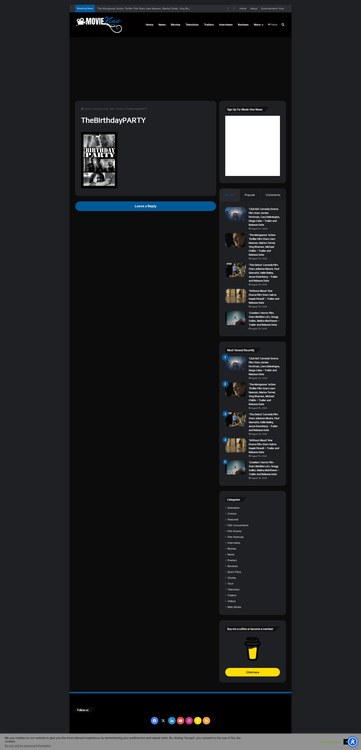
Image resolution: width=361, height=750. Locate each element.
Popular (250, 195)
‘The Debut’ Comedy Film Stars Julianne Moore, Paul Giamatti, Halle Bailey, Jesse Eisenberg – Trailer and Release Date (264, 272)
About (253, 8)
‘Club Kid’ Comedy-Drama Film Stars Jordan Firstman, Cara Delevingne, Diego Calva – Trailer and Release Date (264, 216)
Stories (232, 577)
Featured (233, 519)
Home (243, 8)
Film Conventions (238, 525)
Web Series (234, 606)
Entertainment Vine (272, 8)
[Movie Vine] (98, 24)
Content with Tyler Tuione (108, 108)
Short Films (234, 571)
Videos (232, 601)
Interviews (226, 24)
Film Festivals (236, 536)
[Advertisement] (180, 69)
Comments (273, 195)
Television (192, 24)
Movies (175, 24)
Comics (232, 513)
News (162, 24)
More (257, 24)
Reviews (243, 24)
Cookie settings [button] (330, 742)
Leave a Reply (145, 206)
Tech (231, 583)
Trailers (209, 24)
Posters (232, 560)
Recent (229, 195)
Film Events (234, 531)
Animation (234, 507)
